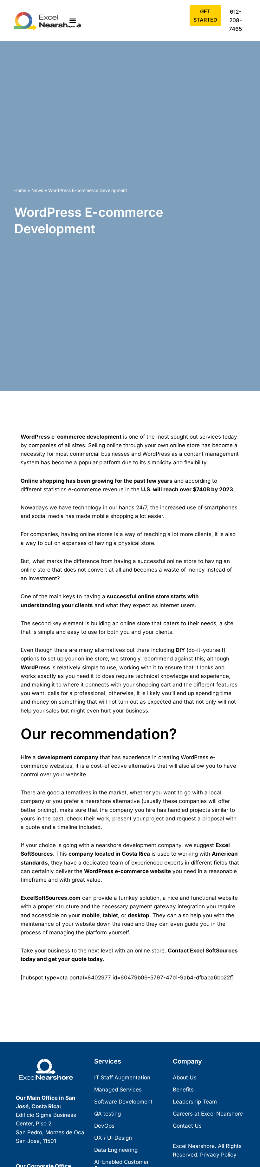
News (37, 190)
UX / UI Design (113, 1138)
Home (20, 190)
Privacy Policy (218, 1154)
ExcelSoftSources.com (51, 898)
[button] (72, 20)
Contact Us (187, 1126)
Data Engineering (116, 1150)
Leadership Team (195, 1101)
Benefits (183, 1089)
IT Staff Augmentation (122, 1077)
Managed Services (118, 1089)
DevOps (104, 1126)
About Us (185, 1077)
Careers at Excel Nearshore (208, 1114)
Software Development (123, 1101)
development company (67, 757)
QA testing (107, 1114)
